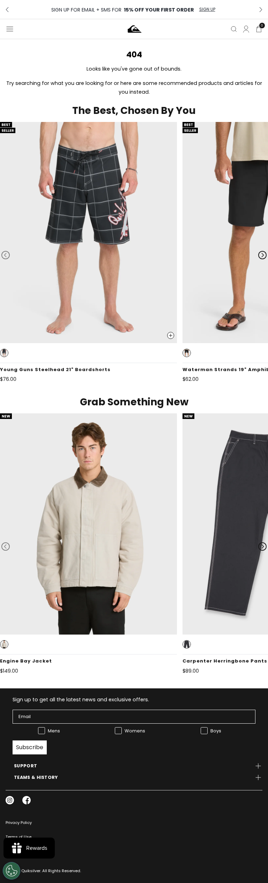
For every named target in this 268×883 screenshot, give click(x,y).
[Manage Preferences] (11, 871)
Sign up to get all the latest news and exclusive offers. (81, 699)
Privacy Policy (19, 822)
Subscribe (29, 747)
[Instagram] (10, 800)
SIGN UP (207, 9)
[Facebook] (26, 800)
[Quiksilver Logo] (135, 29)
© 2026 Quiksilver (23, 871)
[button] (4, 353)
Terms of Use (18, 837)
